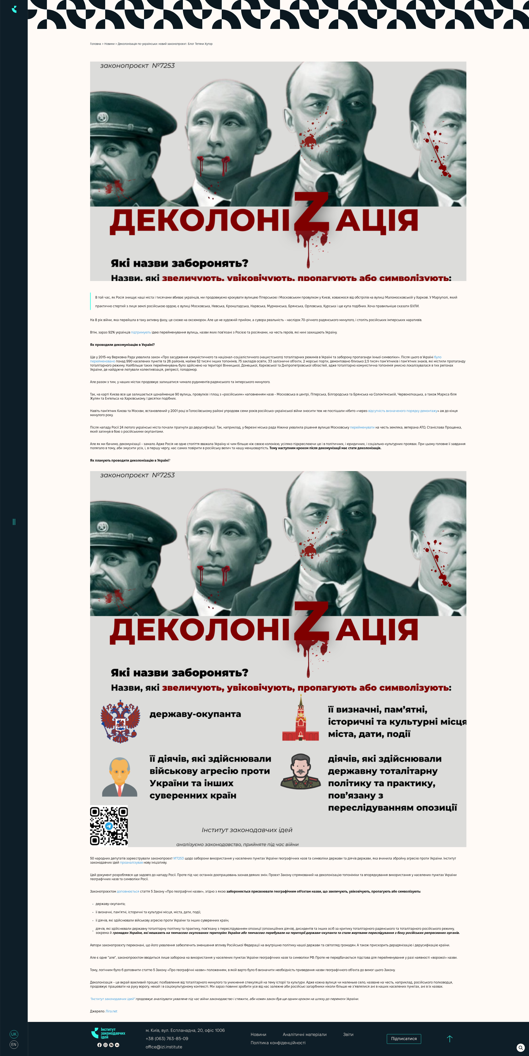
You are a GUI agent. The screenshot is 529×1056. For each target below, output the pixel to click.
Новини (109, 44)
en (13, 1045)
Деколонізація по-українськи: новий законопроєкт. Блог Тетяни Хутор (165, 44)
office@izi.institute (164, 1047)
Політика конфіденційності (278, 1043)
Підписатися (404, 1039)
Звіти (348, 1035)
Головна (95, 44)
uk (14, 1034)
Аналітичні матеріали (305, 1035)
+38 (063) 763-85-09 (167, 1039)
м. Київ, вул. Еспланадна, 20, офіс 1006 (185, 1031)
